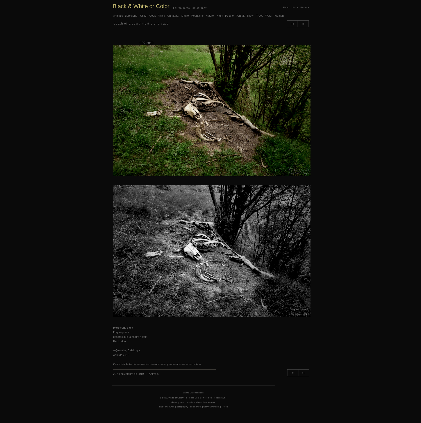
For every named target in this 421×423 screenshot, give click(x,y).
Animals (118, 15)
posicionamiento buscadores (200, 402)
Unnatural (173, 15)
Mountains (197, 15)
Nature (210, 15)
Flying (161, 15)
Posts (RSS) (220, 397)
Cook (152, 15)
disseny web (177, 402)
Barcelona (131, 15)
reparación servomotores (151, 364)
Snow (250, 15)
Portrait (240, 15)
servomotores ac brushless (185, 364)
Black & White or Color (141, 6)
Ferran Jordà (194, 397)
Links (295, 7)
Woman (279, 15)
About (286, 7)
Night (219, 15)
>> (303, 24)
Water (268, 15)
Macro (185, 15)
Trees (259, 15)
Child (142, 15)
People (229, 15)
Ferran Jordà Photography (190, 8)
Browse (304, 7)
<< (292, 24)
